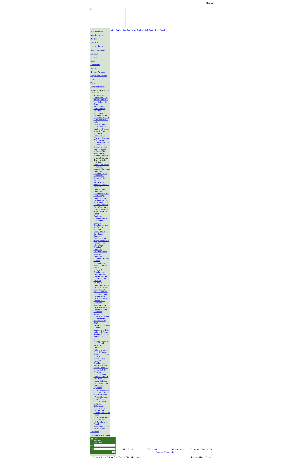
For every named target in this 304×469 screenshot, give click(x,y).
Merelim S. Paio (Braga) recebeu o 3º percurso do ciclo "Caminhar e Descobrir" (101, 243)
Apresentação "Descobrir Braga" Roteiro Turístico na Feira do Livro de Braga (101, 99)
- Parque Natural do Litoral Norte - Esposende (101, 385)
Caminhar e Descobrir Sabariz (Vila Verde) (100, 218)
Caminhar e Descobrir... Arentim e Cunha (101, 258)
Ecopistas (94, 54)
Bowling (93, 39)
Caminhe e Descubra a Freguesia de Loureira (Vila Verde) (102, 167)
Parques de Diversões (98, 76)
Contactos (159, 452)
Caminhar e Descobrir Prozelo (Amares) (100, 252)
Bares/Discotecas (96, 35)
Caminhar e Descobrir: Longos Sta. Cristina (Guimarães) (101, 226)
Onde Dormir (160, 30)
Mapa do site (169, 452)
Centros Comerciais (97, 50)
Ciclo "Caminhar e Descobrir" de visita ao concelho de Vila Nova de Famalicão (101, 201)
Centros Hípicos (96, 46)
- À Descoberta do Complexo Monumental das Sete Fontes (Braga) (102, 425)
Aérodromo (94, 432)
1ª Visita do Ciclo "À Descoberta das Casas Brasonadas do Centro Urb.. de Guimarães (101, 298)
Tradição (140, 30)
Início (113, 30)
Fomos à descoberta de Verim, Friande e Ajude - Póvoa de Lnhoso (101, 210)
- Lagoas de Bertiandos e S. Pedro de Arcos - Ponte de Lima (100, 407)
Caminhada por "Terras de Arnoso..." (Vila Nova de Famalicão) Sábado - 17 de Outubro (101, 140)
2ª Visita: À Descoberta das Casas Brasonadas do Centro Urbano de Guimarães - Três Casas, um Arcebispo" (101, 276)
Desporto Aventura (97, 72)
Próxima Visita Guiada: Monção (100, 125)
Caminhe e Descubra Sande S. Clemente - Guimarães (101, 131)
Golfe (92, 61)
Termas (93, 83)
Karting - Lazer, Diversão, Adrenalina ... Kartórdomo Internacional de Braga (101, 318)
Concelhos (126, 30)
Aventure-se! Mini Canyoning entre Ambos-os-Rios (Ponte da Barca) (100, 150)
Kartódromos (95, 65)
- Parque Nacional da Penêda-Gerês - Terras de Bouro (101, 399)
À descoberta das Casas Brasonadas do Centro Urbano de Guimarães (101, 308)
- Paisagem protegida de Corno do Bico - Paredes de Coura (101, 392)
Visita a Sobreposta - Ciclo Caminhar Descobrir (101, 109)
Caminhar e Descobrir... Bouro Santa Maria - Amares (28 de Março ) (100, 175)
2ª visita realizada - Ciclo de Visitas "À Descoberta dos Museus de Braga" (101, 377)
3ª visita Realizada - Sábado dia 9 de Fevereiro (101, 370)
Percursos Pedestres (97, 87)
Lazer (133, 30)
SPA (92, 79)
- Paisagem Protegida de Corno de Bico (101, 418)
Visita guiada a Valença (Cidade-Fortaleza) (100, 265)
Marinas (93, 68)
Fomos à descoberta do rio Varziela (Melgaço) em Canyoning (101, 344)
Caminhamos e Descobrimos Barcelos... (99, 234)
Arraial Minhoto (96, 31)
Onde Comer (149, 30)
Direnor (208, 457)
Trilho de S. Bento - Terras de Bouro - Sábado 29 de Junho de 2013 (101, 353)
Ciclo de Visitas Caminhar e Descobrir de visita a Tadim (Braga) (101, 192)
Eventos (93, 57)
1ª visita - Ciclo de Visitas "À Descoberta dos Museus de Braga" (100, 362)
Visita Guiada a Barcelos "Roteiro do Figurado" (101, 185)
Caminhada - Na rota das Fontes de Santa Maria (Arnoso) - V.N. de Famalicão (101, 288)
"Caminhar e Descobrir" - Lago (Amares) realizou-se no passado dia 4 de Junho (101, 117)
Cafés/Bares (95, 43)
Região (118, 30)
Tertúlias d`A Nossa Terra (100, 435)
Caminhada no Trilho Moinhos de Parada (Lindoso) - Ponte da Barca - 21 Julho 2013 (101, 334)
